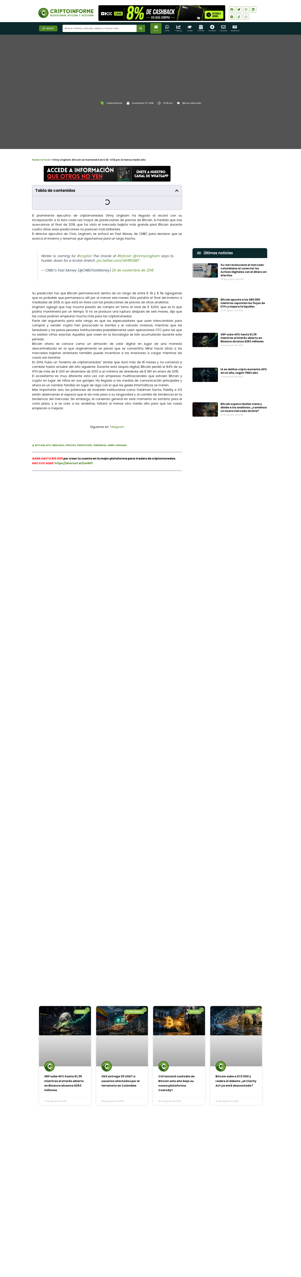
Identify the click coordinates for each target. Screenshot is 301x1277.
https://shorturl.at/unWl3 (74, 461)
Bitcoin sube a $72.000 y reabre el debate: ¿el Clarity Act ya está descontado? (235, 911)
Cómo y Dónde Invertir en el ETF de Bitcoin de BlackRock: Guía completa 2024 (242, 750)
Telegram (117, 424)
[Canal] (167, 27)
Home (35, 160)
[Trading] (178, 27)
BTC (48, 442)
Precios (70, 442)
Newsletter (235, 31)
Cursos (189, 31)
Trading (178, 31)
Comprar (212, 31)
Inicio (156, 31)
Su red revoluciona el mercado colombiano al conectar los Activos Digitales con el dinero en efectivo (244, 270)
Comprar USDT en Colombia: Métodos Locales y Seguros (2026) (160, 1172)
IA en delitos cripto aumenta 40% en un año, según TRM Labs (244, 330)
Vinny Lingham (116, 442)
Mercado (196, 103)
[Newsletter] (235, 27)
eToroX (45, 160)
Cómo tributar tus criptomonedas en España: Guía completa (243, 770)
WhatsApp (71, 483)
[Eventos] (201, 27)
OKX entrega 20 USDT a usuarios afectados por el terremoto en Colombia (120, 911)
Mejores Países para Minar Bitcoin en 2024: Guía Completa (243, 727)
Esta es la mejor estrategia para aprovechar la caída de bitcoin (243, 687)
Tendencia (99, 442)
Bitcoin (186, 103)
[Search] (141, 28)
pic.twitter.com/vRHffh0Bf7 (118, 258)
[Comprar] (212, 27)
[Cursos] (190, 27)
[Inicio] (156, 27)
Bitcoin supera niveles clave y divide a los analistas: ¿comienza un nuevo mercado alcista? (244, 353)
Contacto (223, 31)
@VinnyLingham (146, 253)
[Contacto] (223, 27)
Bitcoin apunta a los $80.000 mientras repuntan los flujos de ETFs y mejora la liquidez (243, 291)
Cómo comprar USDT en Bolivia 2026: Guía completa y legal (159, 1188)
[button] (177, 191)
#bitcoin (124, 253)
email (196, 637)
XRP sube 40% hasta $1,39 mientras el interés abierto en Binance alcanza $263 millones (242, 312)
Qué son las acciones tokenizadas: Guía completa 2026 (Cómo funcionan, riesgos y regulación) (160, 1206)
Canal (167, 31)
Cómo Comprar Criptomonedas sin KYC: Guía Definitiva (243, 707)
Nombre (197, 621)
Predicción (84, 442)
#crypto (84, 253)
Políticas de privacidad (137, 1256)
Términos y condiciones (163, 1256)
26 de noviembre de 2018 (133, 268)
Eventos (201, 31)
